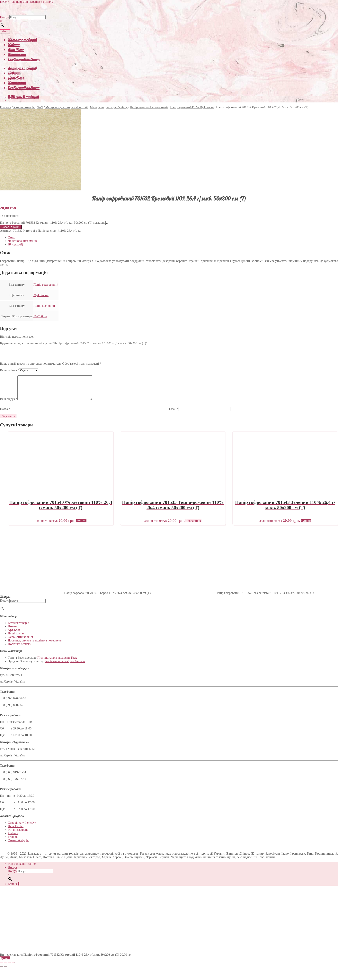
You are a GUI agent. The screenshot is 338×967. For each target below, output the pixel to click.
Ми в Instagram (18, 829)
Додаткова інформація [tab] (22, 240)
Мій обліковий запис (22, 863)
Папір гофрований (45, 284)
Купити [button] (81, 520)
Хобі (40, 107)
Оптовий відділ (18, 840)
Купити (5, 958)
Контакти (17, 54)
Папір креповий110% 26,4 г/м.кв (192, 107)
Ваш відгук (8, 399)
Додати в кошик (11, 226)
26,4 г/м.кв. (41, 295)
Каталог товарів (22, 39)
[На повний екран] (5, 962)
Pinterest (13, 833)
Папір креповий (44, 305)
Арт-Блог (16, 49)
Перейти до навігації (14, 1)
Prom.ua (13, 836)
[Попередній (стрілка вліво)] (1, 966)
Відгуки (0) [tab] (15, 244)
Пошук (4, 17)
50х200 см (40, 316)
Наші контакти (18, 633)
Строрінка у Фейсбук (22, 822)
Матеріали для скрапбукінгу (109, 107)
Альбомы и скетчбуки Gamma (65, 661)
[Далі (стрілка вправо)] (5, 966)
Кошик (13, 883)
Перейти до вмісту (41, 1)
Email (174, 409)
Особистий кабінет (24, 59)
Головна (5, 107)
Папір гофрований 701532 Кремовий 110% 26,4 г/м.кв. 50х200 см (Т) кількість (52, 222)
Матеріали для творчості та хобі (66, 107)
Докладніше (193, 520)
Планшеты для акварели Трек (57, 657)
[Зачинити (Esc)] (13, 962)
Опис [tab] (11, 237)
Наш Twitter (15, 826)
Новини (14, 44)
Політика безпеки (19, 644)
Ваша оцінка (9, 370)
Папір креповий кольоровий (149, 107)
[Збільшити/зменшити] (1, 962)
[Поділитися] (9, 962)
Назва (5, 409)
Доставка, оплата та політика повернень (35, 640)
